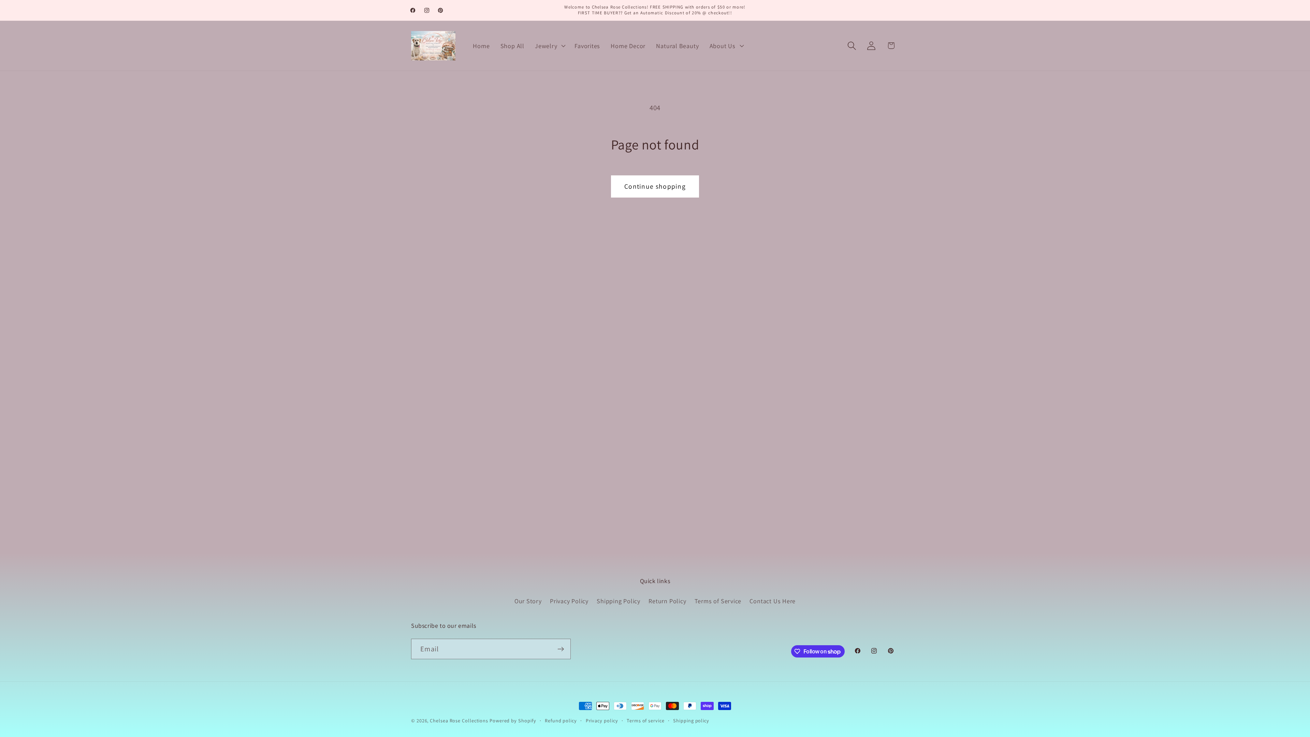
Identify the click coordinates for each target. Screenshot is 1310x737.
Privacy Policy (569, 601)
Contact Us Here (772, 601)
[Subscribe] (560, 649)
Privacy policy (602, 720)
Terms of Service (718, 601)
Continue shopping (655, 186)
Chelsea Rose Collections (460, 720)
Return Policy (667, 601)
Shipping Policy (618, 601)
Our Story (528, 601)
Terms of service (646, 720)
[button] (549, 46)
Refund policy (561, 720)
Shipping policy (691, 720)
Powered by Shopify (513, 720)
